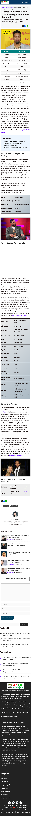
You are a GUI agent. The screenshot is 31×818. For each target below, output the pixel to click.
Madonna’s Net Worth (16, 455)
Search (24, 624)
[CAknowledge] (5, 2)
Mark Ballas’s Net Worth (19, 315)
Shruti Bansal (11, 539)
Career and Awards (11, 145)
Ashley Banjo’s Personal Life (13, 143)
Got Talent (4, 412)
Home (3, 7)
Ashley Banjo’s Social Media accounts (16, 147)
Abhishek (10, 547)
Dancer (12, 7)
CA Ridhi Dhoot (6, 26)
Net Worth (8, 7)
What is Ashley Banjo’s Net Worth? (15, 141)
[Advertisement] (15, 261)
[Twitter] (9, 802)
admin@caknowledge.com (10, 716)
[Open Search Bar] (22, 2)
